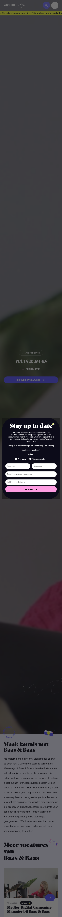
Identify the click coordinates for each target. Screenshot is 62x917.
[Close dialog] (53, 424)
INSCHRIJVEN (31, 489)
